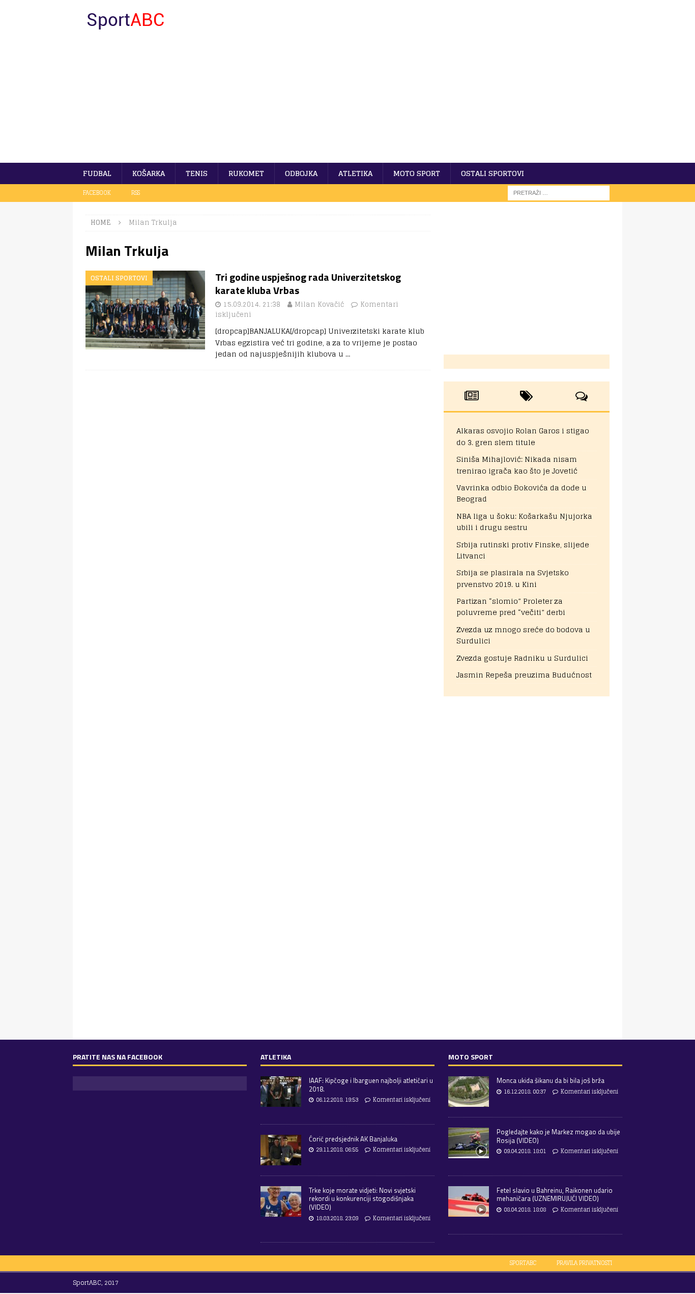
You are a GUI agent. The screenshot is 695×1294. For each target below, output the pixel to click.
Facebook (97, 193)
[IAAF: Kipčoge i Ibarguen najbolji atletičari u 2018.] (280, 1091)
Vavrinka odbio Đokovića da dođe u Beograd (521, 493)
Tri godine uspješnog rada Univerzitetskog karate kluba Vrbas (308, 283)
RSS (135, 193)
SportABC (523, 1263)
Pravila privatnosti (584, 1263)
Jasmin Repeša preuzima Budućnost (524, 674)
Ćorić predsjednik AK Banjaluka (353, 1139)
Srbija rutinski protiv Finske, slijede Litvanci (522, 550)
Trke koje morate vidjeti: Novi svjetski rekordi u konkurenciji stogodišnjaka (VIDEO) (362, 1199)
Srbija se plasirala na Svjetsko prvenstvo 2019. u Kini (512, 578)
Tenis (197, 173)
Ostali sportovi (492, 173)
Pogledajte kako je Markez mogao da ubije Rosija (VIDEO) (558, 1136)
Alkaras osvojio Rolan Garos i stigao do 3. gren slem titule (522, 436)
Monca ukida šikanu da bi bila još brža (550, 1080)
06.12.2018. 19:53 (337, 1100)
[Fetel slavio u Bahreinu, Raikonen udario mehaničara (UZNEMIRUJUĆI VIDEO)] (468, 1201)
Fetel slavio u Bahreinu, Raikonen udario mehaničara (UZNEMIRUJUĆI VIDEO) (555, 1194)
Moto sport (416, 173)
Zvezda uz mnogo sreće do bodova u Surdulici (523, 635)
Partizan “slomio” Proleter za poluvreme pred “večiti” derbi (510, 607)
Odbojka (301, 173)
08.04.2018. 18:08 (525, 1209)
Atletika (355, 173)
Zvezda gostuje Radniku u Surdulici (522, 658)
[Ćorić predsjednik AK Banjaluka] (280, 1150)
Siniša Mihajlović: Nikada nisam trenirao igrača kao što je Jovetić (516, 465)
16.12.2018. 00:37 (525, 1091)
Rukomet (246, 173)
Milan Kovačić (319, 304)
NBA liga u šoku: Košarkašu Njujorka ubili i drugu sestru (524, 522)
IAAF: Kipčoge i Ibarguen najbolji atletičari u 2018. (371, 1084)
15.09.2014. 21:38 (251, 304)
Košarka (148, 173)
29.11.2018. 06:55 (337, 1149)
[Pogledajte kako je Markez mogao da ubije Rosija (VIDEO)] (468, 1143)
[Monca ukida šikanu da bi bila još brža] (468, 1091)
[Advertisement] (436, 81)
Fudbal (97, 173)
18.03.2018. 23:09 (337, 1218)
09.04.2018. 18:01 (525, 1151)
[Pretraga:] (559, 192)
